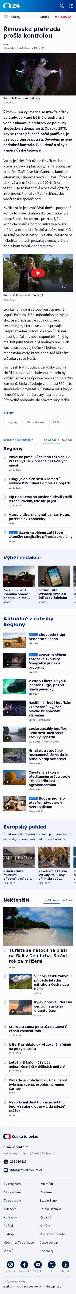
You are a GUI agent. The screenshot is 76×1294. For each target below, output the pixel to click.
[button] (38, 273)
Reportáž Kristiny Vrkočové (21, 295)
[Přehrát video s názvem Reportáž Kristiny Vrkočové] (38, 273)
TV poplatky (12, 1200)
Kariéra (45, 1225)
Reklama (46, 1192)
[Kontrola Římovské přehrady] (38, 74)
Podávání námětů (52, 1234)
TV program (12, 1184)
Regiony (12, 422)
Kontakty (46, 1251)
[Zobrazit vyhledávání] (62, 6)
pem (6, 44)
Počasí (8, 1225)
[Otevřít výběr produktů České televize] (71, 6)
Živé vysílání (12, 1192)
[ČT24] (11, 5)
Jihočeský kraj (35, 422)
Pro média (47, 1184)
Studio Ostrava (50, 1209)
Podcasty (10, 1217)
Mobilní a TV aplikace (18, 1242)
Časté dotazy (49, 1242)
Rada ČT (46, 1217)
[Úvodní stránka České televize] (21, 1136)
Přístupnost (53, 1286)
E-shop (8, 1234)
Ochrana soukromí (29, 1286)
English (7, 1286)
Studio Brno (48, 1200)
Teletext (9, 1209)
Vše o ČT (9, 1251)
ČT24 (56, 422)
